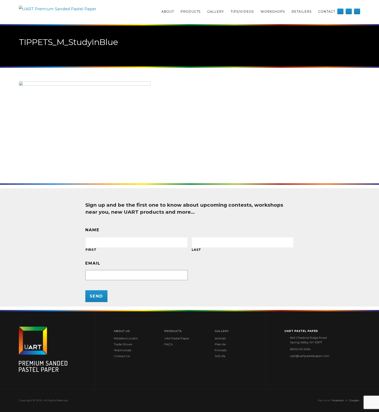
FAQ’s (168, 344)
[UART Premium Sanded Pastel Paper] (57, 12)
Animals (220, 338)
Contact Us (122, 356)
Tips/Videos (242, 12)
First (91, 249)
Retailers (301, 12)
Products (191, 12)
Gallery (215, 12)
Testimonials (122, 350)
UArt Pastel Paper (177, 338)
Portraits (221, 350)
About (167, 12)
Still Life (220, 356)
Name (92, 229)
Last (196, 249)
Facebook (338, 400)
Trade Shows (123, 344)
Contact (326, 12)
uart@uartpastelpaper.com (309, 356)
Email (92, 263)
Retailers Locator (126, 338)
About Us (122, 331)
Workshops (273, 12)
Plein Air (220, 344)
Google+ (354, 400)
